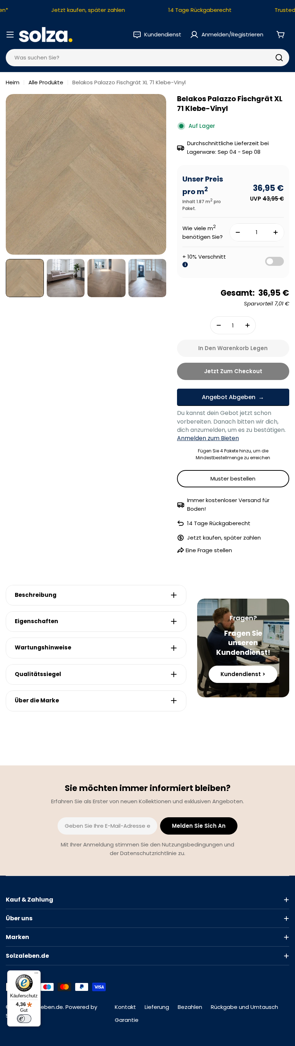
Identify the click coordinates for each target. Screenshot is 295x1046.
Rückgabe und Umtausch (244, 1007)
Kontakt (125, 1007)
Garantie (127, 1020)
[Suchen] (279, 57)
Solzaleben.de (44, 1007)
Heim (12, 82)
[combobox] (147, 57)
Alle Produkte (45, 82)
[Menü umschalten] (10, 34)
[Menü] (36, 974)
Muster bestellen (232, 478)
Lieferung (157, 1007)
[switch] (24, 1018)
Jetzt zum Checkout (233, 371)
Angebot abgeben (228, 397)
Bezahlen (190, 1007)
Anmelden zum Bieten (208, 438)
